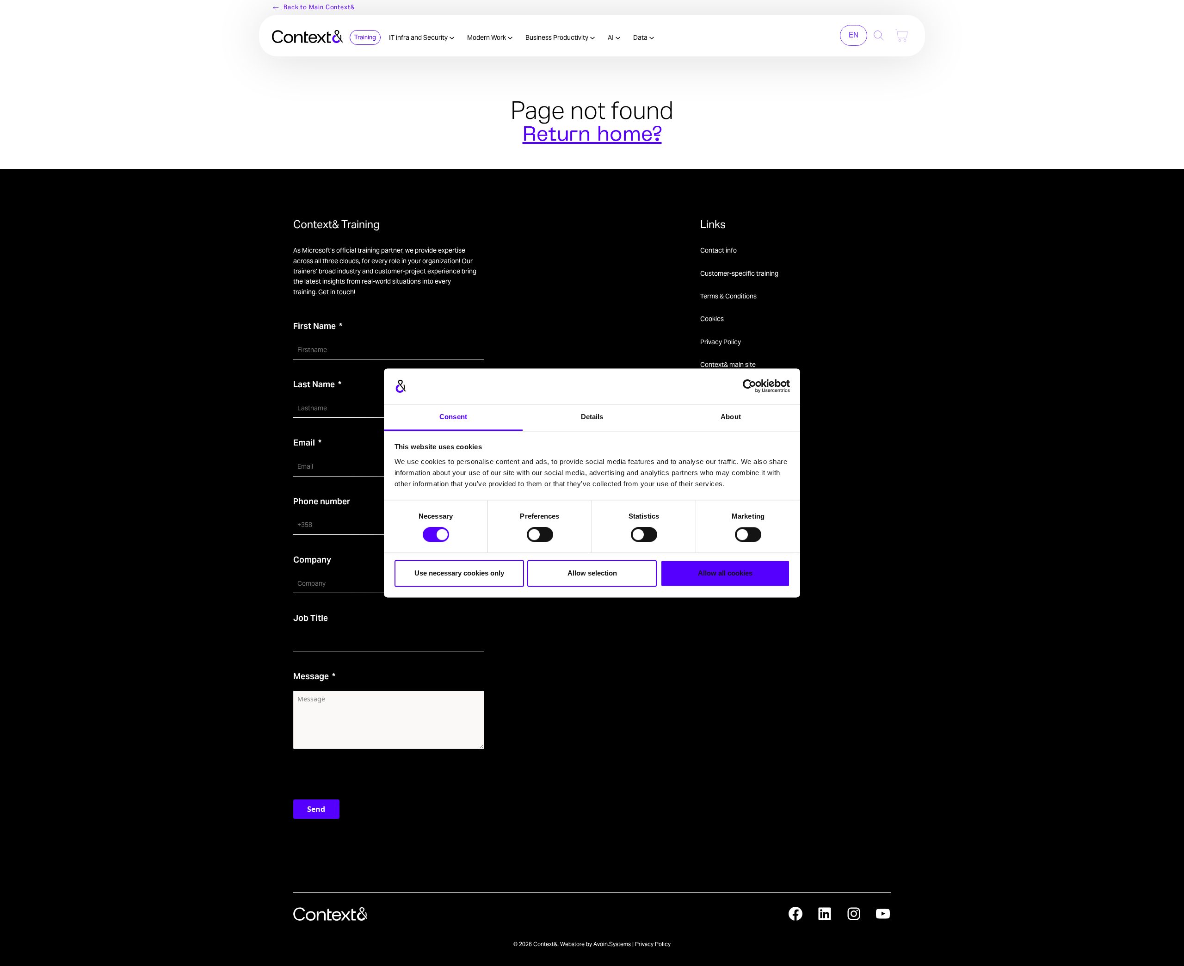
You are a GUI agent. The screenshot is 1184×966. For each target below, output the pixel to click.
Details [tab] (592, 417)
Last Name (314, 384)
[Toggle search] (879, 35)
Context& (545, 944)
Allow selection (592, 573)
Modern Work (487, 37)
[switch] (540, 534)
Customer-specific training (739, 273)
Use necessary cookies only (459, 573)
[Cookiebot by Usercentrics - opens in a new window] (749, 386)
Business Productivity (557, 37)
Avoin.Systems (612, 944)
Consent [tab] (453, 417)
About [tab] (731, 417)
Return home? (592, 135)
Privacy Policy (720, 342)
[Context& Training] (307, 35)
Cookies (712, 319)
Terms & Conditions (728, 296)
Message (311, 676)
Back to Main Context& (319, 7)
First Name (314, 326)
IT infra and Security (419, 37)
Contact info (718, 250)
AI (611, 37)
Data (641, 37)
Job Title (310, 618)
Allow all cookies (725, 573)
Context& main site (728, 364)
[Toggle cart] (901, 35)
